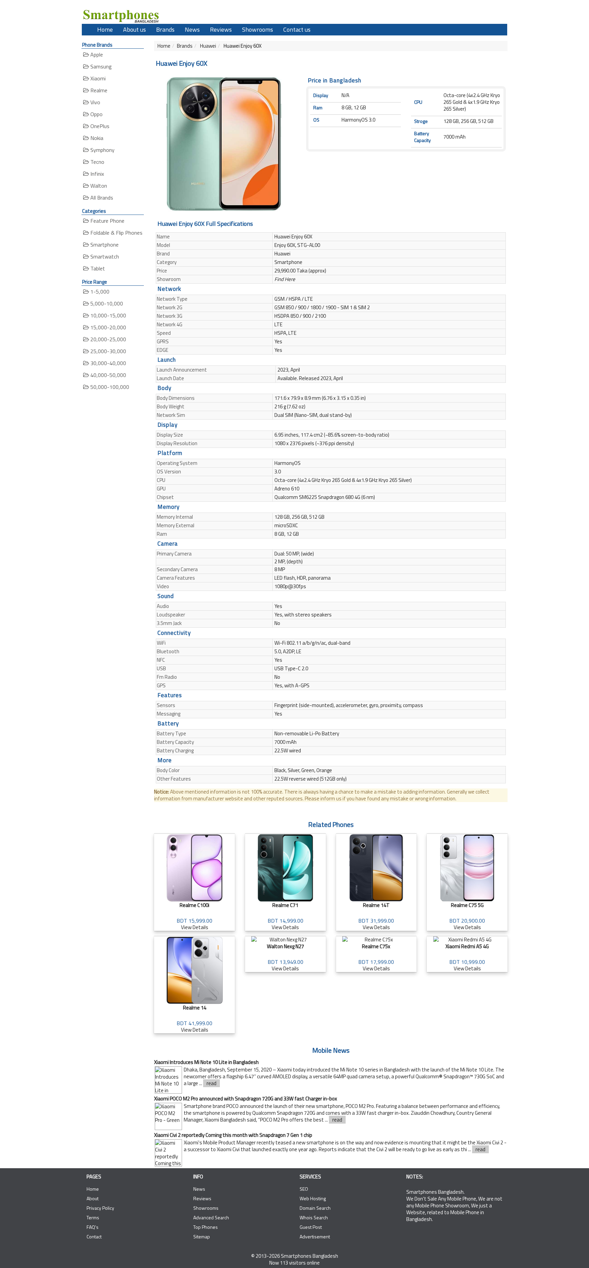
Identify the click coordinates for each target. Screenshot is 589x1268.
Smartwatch (104, 256)
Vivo (94, 102)
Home (105, 29)
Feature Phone (106, 221)
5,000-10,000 (106, 303)
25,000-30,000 (107, 351)
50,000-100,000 (109, 387)
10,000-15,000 (107, 315)
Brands (165, 29)
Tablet (97, 268)
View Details (194, 916)
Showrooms (257, 29)
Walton (98, 186)
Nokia (96, 138)
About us (134, 29)
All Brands (101, 197)
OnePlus (99, 126)
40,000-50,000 (107, 375)
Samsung (100, 66)
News (192, 29)
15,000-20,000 (107, 327)
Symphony (102, 150)
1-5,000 (99, 291)
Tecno (96, 162)
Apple (96, 54)
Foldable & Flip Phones (115, 233)
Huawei (207, 46)
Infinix (96, 174)
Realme (98, 90)
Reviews (221, 29)
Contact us (297, 29)
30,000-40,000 (107, 363)
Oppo (96, 114)
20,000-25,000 (107, 339)
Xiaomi (97, 78)
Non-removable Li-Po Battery (306, 733)
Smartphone (104, 244)
